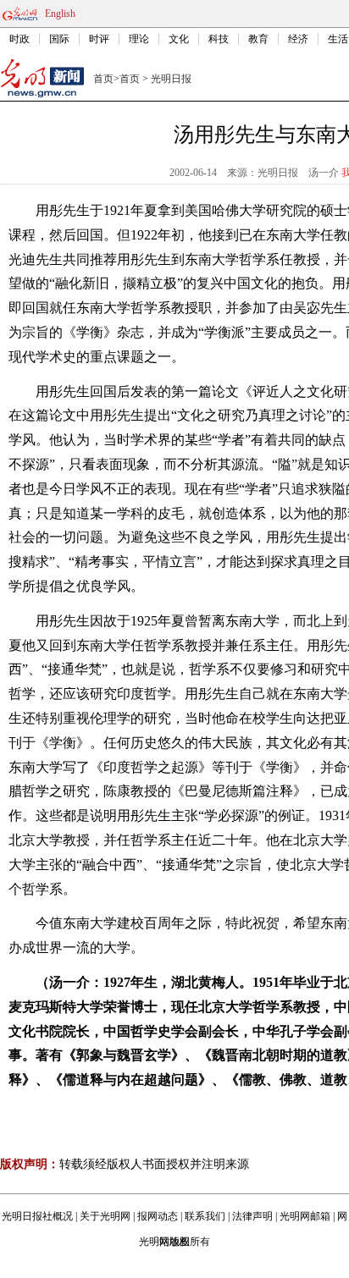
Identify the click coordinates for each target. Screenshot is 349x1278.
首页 (103, 79)
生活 (338, 39)
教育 (258, 39)
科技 (218, 39)
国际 (59, 39)
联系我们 (205, 1216)
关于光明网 (105, 1216)
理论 (139, 39)
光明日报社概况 (37, 1216)
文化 (179, 39)
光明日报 (171, 79)
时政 (19, 39)
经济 (298, 39)
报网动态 (157, 1216)
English (60, 13)
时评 (99, 39)
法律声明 (252, 1216)
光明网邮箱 (305, 1216)
